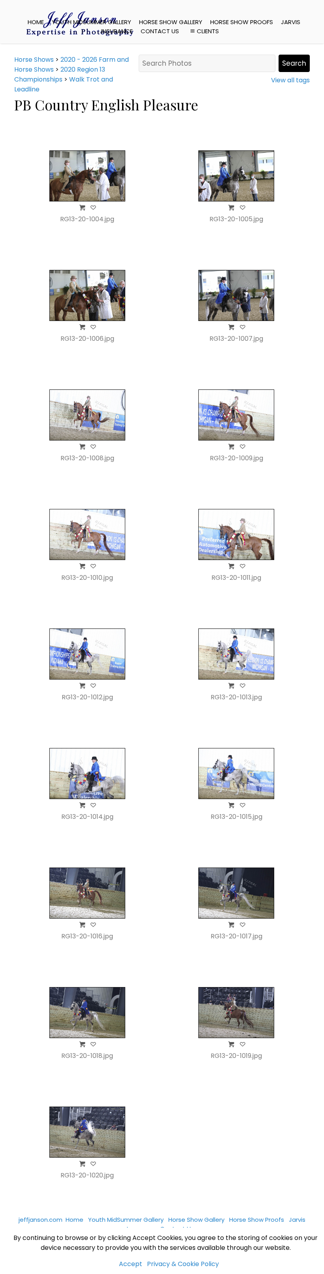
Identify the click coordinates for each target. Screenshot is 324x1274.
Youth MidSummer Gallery (91, 22)
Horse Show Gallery (170, 22)
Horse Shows (34, 59)
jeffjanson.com (40, 1219)
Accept (130, 1263)
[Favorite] (93, 207)
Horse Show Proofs (241, 22)
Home (36, 22)
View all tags (290, 80)
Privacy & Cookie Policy (183, 1263)
